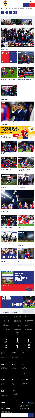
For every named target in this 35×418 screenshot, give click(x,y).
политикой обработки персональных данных (11, 312)
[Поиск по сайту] (27, 1)
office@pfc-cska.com (24, 408)
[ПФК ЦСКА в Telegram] (4, 402)
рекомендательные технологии (5, 408)
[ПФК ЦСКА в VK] (2, 402)
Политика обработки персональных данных (7, 410)
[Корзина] (33, 1)
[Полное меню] (1, 1)
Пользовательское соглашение (5, 411)
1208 (20, 268)
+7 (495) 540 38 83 (23, 406)
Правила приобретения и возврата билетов (7, 412)
